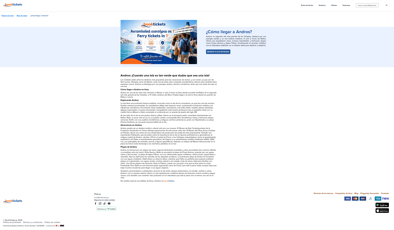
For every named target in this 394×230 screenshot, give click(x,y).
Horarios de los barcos (323, 193)
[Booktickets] (13, 6)
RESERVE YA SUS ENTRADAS (218, 52)
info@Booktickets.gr (101, 197)
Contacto (385, 193)
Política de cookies (52, 222)
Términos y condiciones (32, 222)
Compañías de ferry (343, 193)
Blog (356, 193)
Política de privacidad (12, 222)
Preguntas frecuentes (369, 193)
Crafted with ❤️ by (53, 225)
